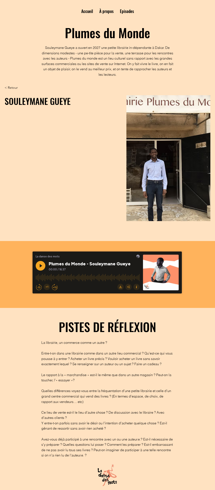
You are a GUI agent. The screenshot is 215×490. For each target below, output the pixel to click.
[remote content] (107, 272)
